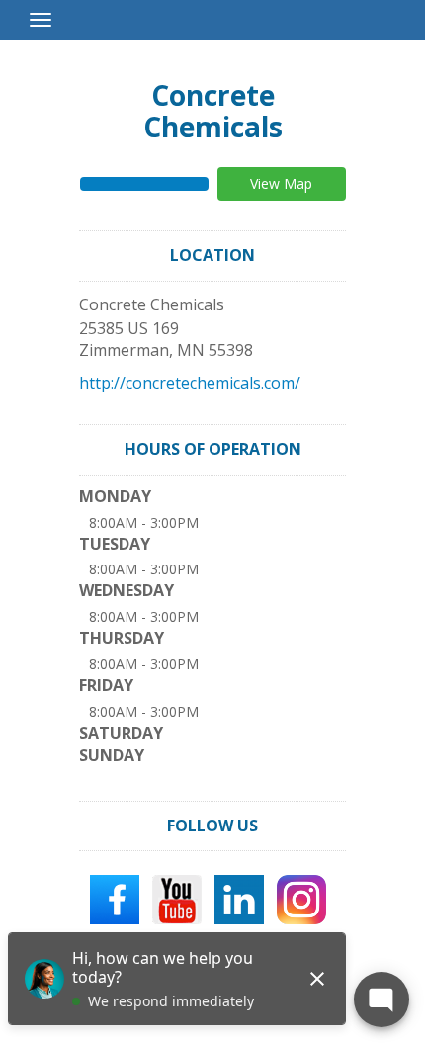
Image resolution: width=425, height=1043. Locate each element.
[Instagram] (301, 899)
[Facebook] (114, 899)
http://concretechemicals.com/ (189, 382)
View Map (281, 183)
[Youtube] (177, 899)
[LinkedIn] (239, 899)
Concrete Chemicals (213, 110)
